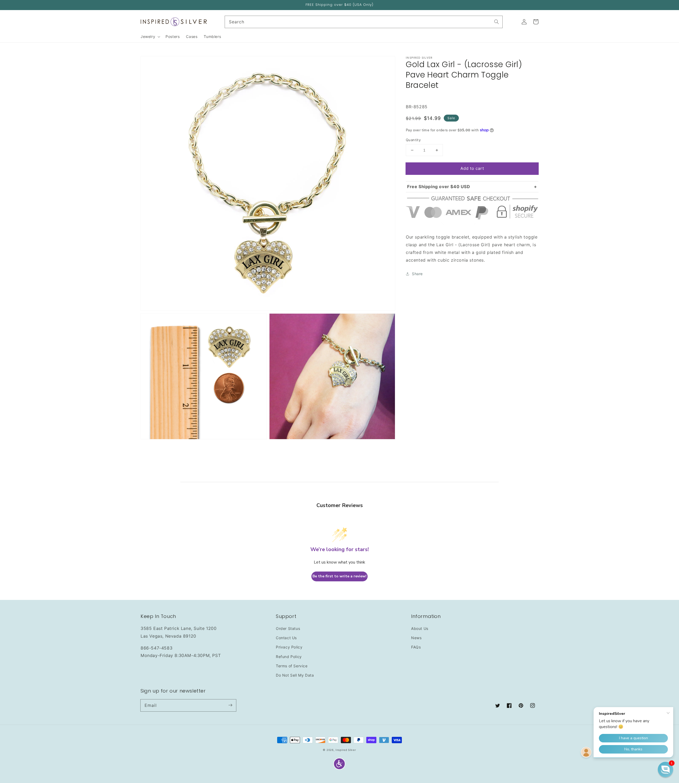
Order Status (288, 628)
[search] (364, 22)
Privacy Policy (289, 647)
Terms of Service (292, 666)
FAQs (416, 647)
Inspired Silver (346, 749)
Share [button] (417, 273)
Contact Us (286, 637)
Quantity (413, 140)
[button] (339, 764)
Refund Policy (289, 656)
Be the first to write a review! (339, 576)
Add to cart (472, 168)
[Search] (496, 22)
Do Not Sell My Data (295, 675)
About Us (419, 628)
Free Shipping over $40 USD (438, 186)
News (416, 637)
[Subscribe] (230, 705)
